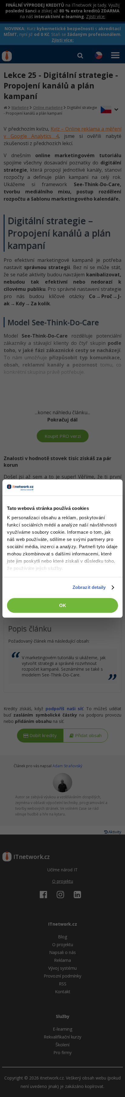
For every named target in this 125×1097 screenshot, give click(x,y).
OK (62, 605)
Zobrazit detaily (89, 587)
